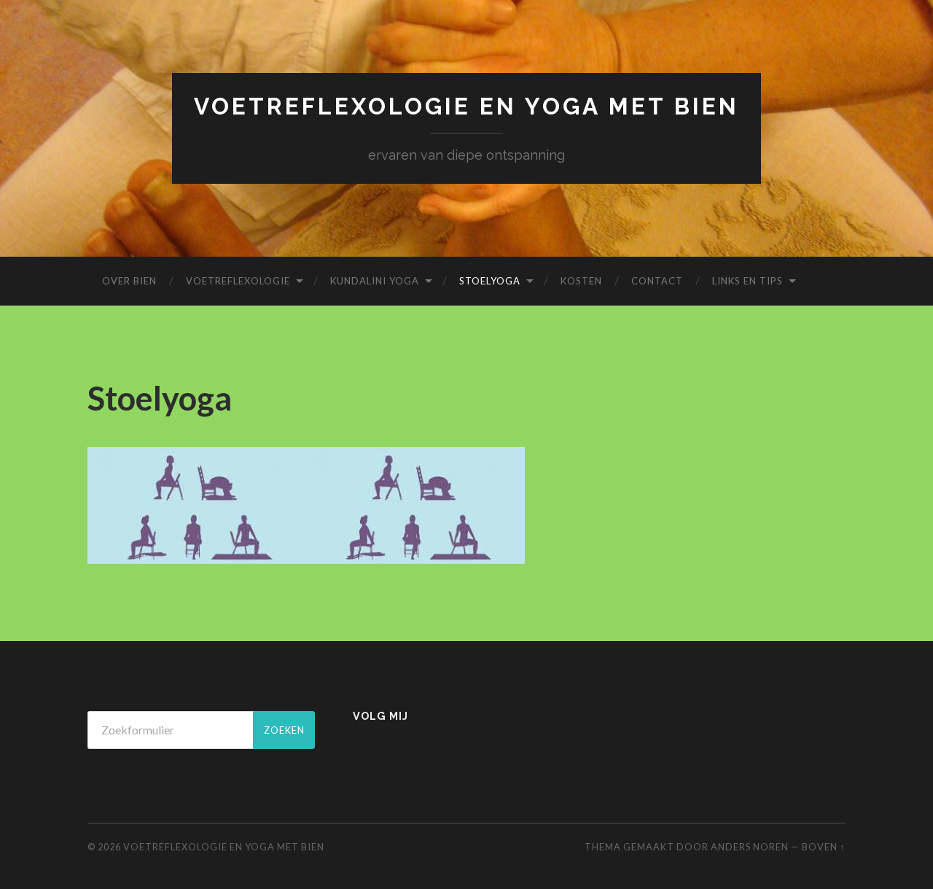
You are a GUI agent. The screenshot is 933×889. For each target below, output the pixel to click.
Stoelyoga (489, 281)
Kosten (581, 281)
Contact (657, 281)
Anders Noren (750, 847)
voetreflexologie (238, 281)
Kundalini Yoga (374, 281)
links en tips (747, 281)
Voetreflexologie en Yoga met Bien (466, 106)
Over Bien (129, 281)
